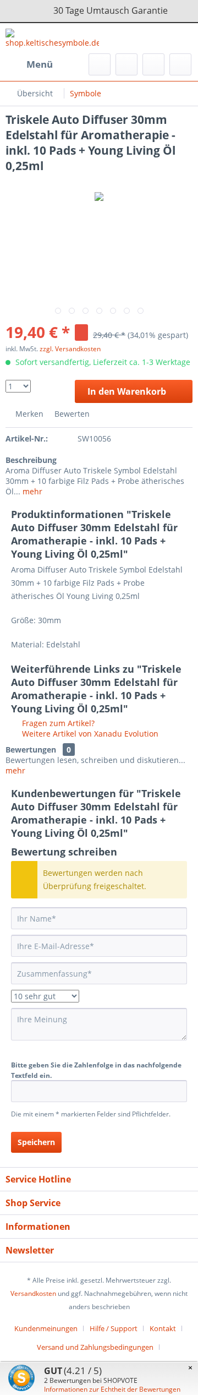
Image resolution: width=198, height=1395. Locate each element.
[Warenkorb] (180, 64)
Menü (39, 64)
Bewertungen (31, 749)
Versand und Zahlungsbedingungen (95, 1347)
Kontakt (163, 1328)
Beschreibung (31, 460)
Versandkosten (33, 1293)
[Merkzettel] (127, 64)
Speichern (36, 1142)
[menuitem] (29, 64)
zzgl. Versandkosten (70, 348)
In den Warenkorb (126, 391)
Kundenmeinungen (46, 1328)
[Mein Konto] (153, 64)
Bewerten (71, 413)
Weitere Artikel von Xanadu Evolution (89, 733)
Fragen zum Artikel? (57, 723)
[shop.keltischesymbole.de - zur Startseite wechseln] (52, 38)
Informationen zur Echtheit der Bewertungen (112, 1389)
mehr (31, 491)
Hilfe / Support (114, 1328)
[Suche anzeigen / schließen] (100, 64)
